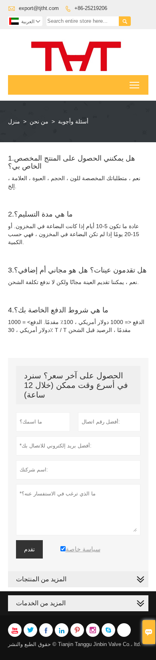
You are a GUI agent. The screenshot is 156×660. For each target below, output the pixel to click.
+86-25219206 (90, 8)
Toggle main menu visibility (134, 85)
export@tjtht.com (39, 8)
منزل (14, 121)
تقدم (29, 549)
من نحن (39, 121)
